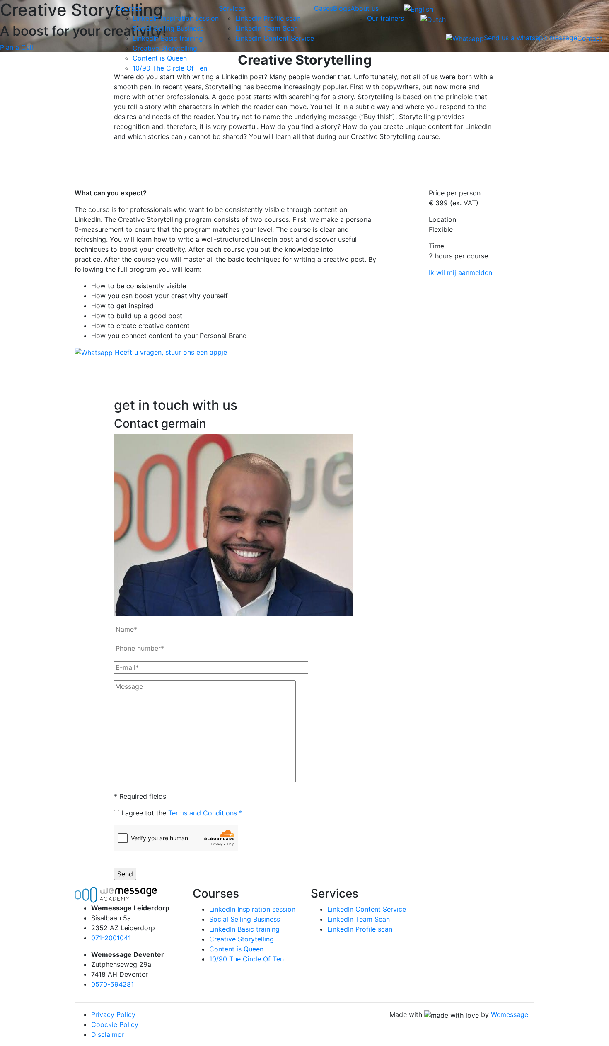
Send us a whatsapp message (530, 38)
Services (232, 8)
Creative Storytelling (165, 48)
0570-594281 (112, 984)
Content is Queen (160, 58)
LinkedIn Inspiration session (176, 18)
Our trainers (385, 18)
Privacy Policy (113, 1014)
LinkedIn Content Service (274, 38)
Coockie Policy (114, 1024)
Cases (323, 8)
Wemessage (509, 1014)
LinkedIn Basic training (168, 38)
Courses (129, 8)
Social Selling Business (168, 28)
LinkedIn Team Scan (266, 28)
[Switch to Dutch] (433, 19)
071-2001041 (111, 938)
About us (364, 8)
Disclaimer (107, 1034)
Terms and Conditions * (205, 813)
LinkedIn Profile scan (267, 18)
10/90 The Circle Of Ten (170, 68)
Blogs (341, 8)
